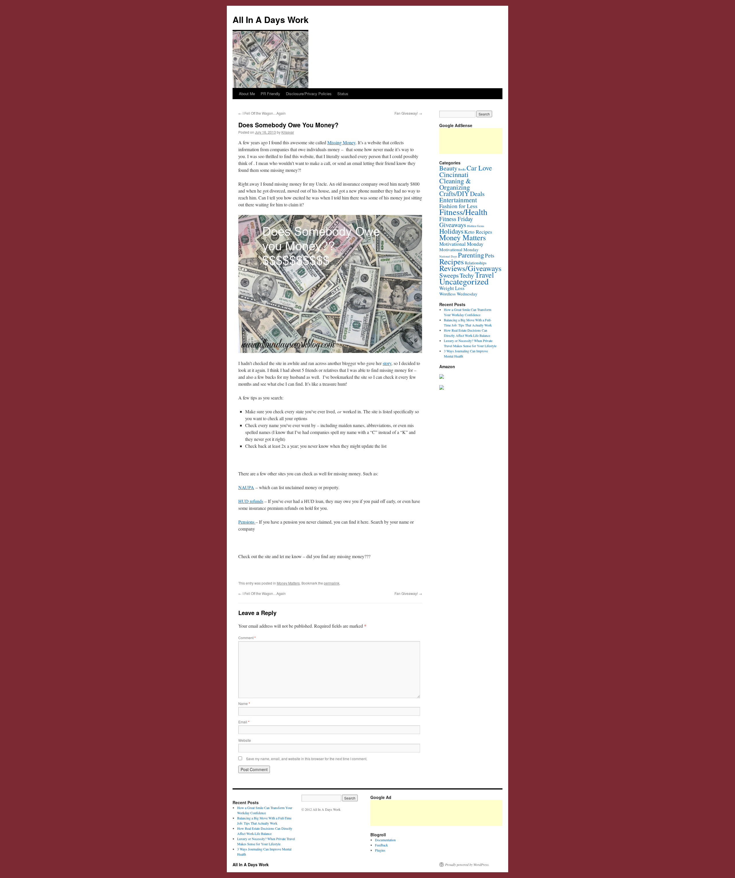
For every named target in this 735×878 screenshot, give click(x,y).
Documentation (385, 839)
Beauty (448, 168)
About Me (247, 93)
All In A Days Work (271, 19)
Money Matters (288, 583)
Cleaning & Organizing (455, 184)
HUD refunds (250, 501)
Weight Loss (452, 288)
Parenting (471, 255)
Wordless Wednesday (458, 294)
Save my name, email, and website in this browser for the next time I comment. (306, 758)
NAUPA (246, 487)
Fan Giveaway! (408, 113)
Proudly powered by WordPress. (467, 864)
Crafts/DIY (454, 193)
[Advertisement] (474, 813)
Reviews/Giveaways (470, 268)
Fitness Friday (456, 219)
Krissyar (287, 132)
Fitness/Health (463, 211)
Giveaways (452, 224)
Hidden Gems (475, 226)
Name (244, 703)
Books (462, 169)
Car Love (479, 167)
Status (342, 93)
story (387, 363)
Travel (484, 275)
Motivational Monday (461, 244)
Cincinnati (454, 174)
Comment (247, 637)
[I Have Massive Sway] (441, 377)
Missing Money (341, 142)
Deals (477, 193)
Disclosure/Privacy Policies (309, 93)
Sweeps (449, 275)
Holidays (451, 231)
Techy (467, 275)
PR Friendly (270, 93)
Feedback (381, 845)
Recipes (451, 261)
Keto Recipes (478, 231)
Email (243, 721)
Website (244, 740)
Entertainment (458, 199)
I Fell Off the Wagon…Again (262, 113)
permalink (331, 583)
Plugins (380, 850)
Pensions (247, 522)
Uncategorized (464, 281)
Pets (489, 255)
